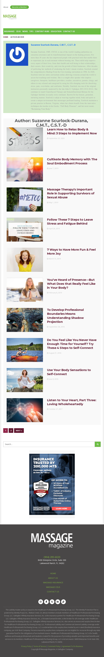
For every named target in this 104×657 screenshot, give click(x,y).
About (5, 7)
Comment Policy (54, 646)
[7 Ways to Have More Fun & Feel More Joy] (25, 260)
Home (5, 37)
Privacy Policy (26, 646)
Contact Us (69, 31)
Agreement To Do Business (72, 646)
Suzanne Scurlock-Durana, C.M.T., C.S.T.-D (53, 44)
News (25, 31)
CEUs (18, 31)
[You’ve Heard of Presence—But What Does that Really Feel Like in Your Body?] (25, 290)
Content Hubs (42, 31)
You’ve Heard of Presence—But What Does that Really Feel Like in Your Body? (71, 284)
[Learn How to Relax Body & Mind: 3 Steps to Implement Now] (25, 139)
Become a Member (19, 7)
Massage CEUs (53, 587)
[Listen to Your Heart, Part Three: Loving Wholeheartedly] (25, 410)
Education (56, 31)
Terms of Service (39, 646)
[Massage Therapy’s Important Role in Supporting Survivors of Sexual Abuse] (25, 199)
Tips (31, 31)
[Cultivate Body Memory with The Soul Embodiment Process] (25, 169)
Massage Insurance (53, 582)
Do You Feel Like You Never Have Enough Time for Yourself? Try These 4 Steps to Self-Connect (71, 344)
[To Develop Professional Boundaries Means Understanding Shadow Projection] (25, 320)
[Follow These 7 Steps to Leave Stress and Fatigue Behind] (25, 230)
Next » (19, 430)
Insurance (9, 31)
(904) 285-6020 (52, 557)
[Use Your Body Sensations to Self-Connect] (25, 380)
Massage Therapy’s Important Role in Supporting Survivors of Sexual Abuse (70, 193)
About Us (53, 578)
